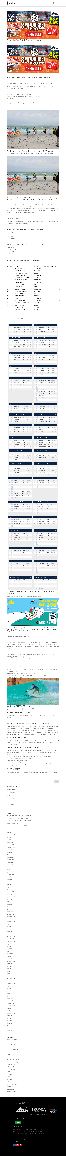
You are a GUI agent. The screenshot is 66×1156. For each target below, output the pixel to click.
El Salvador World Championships (16, 1042)
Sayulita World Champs (13, 1059)
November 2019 (11, 919)
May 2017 (9, 971)
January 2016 (10, 1003)
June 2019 (9, 929)
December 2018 (11, 936)
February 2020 (10, 914)
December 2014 (11, 1033)
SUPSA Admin (10, 1081)
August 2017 (10, 963)
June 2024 (9, 839)
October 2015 (10, 1010)
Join (18, 1122)
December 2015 (11, 1006)
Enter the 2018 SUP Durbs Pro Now (24, 40)
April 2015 (9, 1025)
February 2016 (10, 1001)
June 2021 (9, 884)
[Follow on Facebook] (14, 1145)
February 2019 (10, 934)
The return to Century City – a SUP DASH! (18, 825)
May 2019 (9, 931)
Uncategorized (10, 1089)
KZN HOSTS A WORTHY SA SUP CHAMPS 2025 (19, 816)
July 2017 (9, 966)
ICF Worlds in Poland (12, 1049)
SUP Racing (33, 43)
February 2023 (10, 859)
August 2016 (10, 986)
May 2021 (9, 887)
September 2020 (11, 897)
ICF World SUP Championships (15, 1047)
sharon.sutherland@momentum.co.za (17, 766)
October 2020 (10, 894)
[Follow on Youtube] (21, 1145)
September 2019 (11, 921)
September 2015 (11, 1013)
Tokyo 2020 (10, 1086)
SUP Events (27, 43)
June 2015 (9, 1020)
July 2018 (9, 946)
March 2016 (10, 998)
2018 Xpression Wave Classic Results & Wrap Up (30, 150)
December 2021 (11, 877)
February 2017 (10, 976)
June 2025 (9, 832)
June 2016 (9, 991)
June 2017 (9, 968)
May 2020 (9, 906)
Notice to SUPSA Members (19, 706)
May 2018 (9, 951)
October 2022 (10, 864)
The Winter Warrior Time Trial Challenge (17, 818)
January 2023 (10, 862)
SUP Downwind (11, 1069)
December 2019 (11, 916)
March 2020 (10, 911)
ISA (24, 709)
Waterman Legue (11, 1091)
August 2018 (10, 944)
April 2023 (9, 854)
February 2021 (10, 892)
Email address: (11, 789)
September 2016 (11, 983)
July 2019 (9, 926)
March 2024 (10, 842)
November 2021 (11, 879)
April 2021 (9, 889)
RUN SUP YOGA (11, 1057)
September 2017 (11, 961)
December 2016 (11, 978)
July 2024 (9, 837)
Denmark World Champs (13, 1039)
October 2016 (10, 981)
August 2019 (10, 924)
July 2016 (9, 988)
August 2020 (10, 899)
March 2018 (10, 953)
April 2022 (9, 872)
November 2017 (11, 956)
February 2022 (10, 874)
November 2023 (11, 847)
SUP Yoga (9, 1079)
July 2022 (9, 869)
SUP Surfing (49, 153)
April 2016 (9, 996)
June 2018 (9, 948)
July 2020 (9, 901)
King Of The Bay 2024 (12, 823)
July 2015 (9, 1018)
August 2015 (10, 1015)
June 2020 (9, 904)
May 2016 (9, 993)
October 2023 (10, 849)
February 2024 (10, 844)
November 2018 (11, 939)
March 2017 (10, 973)
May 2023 (9, 852)
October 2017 (10, 958)
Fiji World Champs (11, 1044)
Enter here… (47, 78)
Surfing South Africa (12, 1084)
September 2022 (11, 867)
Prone (8, 1054)
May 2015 (9, 1023)
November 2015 (11, 1008)
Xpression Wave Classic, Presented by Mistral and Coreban (31, 592)
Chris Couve (11, 43)
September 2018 (11, 941)
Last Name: (10, 802)
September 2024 (11, 835)
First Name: (10, 796)
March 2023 (10, 857)
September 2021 (11, 882)
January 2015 (10, 1030)
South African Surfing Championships (17, 1062)
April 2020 (9, 909)
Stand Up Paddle (28, 153)
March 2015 (10, 1028)
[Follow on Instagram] (17, 1145)
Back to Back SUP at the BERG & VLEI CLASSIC (19, 821)
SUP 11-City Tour (11, 1067)
